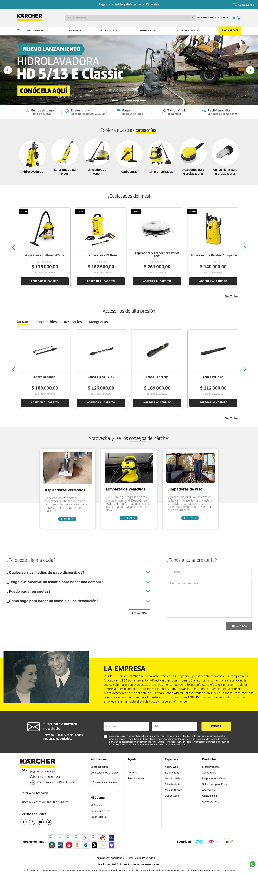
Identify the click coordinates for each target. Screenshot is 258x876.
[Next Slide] (250, 70)
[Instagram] (33, 822)
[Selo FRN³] (228, 841)
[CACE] (199, 841)
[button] (115, 100)
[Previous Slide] (8, 70)
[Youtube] (42, 822)
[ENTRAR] (234, 18)
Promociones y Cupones (105, 782)
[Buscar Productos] (192, 18)
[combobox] (130, 18)
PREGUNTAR (238, 626)
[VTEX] (213, 841)
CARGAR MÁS (139, 612)
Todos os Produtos (33, 31)
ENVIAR (216, 726)
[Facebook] (25, 822)
